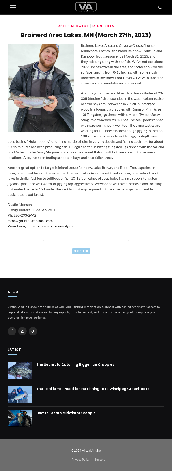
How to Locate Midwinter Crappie (66, 413)
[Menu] (13, 7)
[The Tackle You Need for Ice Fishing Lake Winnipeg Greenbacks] (20, 394)
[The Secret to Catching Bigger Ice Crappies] (20, 370)
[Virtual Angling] (86, 7)
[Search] (159, 7)
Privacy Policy (81, 459)
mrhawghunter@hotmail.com (30, 220)
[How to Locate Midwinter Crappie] (20, 418)
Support (100, 459)
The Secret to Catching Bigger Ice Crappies (75, 364)
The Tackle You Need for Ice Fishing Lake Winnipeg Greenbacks (92, 388)
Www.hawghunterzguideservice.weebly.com (41, 226)
